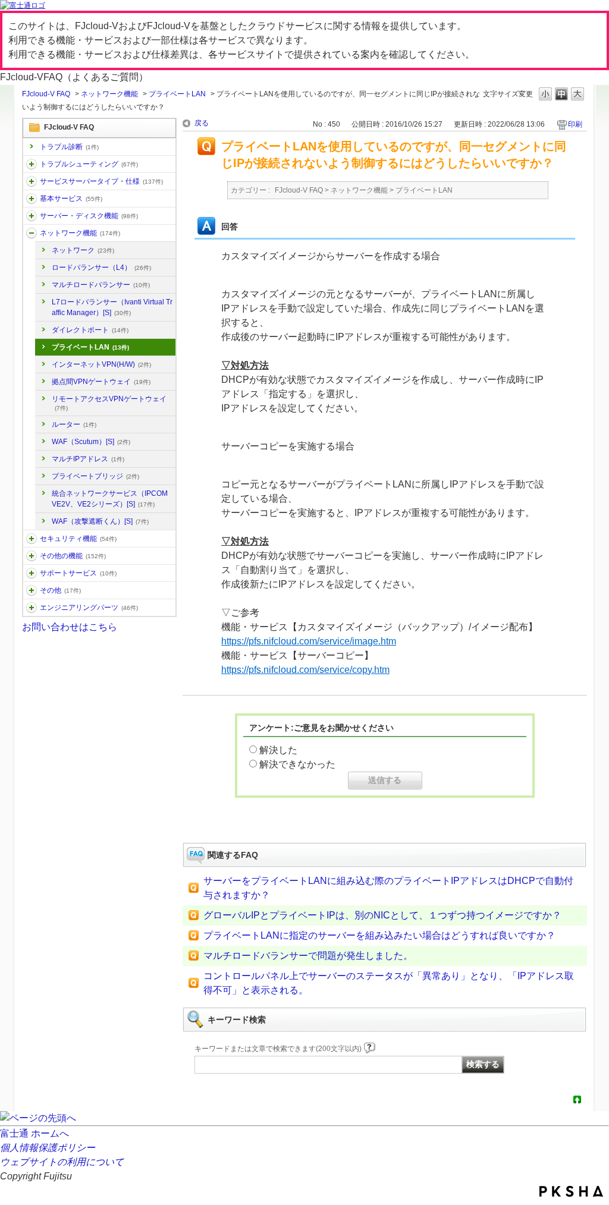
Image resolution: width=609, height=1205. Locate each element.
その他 (60, 590)
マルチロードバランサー (101, 285)
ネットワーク (83, 250)
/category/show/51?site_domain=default (31, 538)
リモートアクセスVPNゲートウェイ (109, 403)
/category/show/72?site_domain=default (31, 573)
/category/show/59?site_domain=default (31, 555)
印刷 (575, 124)
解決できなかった (297, 764)
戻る (201, 123)
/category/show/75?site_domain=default (31, 590)
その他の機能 (73, 556)
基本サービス (71, 198)
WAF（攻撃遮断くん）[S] (100, 521)
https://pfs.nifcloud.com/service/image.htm (308, 641)
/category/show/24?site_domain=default (31, 233)
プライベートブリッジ (95, 476)
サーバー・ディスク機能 (89, 216)
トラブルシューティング (89, 164)
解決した (278, 750)
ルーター (74, 424)
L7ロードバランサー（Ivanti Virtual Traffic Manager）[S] (112, 307)
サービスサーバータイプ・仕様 (101, 181)
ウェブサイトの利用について (62, 1162)
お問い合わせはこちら (69, 627)
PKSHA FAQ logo (571, 1191)
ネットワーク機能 (109, 94)
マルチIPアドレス (88, 459)
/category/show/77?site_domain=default (31, 607)
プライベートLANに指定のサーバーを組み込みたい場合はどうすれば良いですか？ (379, 935)
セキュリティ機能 (78, 538)
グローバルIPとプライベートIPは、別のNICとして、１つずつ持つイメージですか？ (382, 915)
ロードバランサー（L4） (101, 267)
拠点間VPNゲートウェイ (101, 381)
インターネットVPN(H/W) (101, 364)
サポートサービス (78, 573)
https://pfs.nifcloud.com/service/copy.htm (305, 670)
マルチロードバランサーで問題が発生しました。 (308, 956)
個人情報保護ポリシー (47, 1148)
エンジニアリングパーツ (89, 607)
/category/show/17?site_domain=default (31, 215)
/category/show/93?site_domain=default (31, 164)
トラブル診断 (69, 147)
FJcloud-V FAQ (46, 94)
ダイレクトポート (90, 330)
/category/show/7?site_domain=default (31, 198)
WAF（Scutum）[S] (91, 442)
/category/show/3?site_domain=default (31, 181)
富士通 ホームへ (34, 1133)
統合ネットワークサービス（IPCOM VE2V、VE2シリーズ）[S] (110, 498)
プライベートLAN (177, 94)
